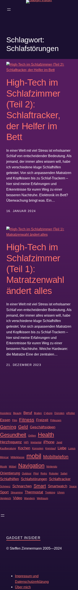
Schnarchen (22, 486)
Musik (3, 466)
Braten (38, 413)
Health (46, 435)
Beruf (27, 413)
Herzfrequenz (11, 442)
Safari (63, 473)
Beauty (17, 413)
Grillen (32, 435)
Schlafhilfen (9, 479)
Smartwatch (57, 486)
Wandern (29, 498)
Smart (40, 485)
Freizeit (42, 420)
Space (73, 486)
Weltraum (42, 498)
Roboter (53, 473)
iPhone (48, 442)
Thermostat (34, 492)
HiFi (26, 442)
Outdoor (26, 473)
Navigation (31, 465)
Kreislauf (50, 448)
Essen (5, 420)
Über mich (23, 587)
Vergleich (5, 498)
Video (17, 498)
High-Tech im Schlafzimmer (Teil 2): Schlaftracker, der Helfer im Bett (33, 109)
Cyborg (48, 413)
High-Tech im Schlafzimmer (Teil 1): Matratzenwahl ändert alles (35, 269)
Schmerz (5, 486)
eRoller (70, 413)
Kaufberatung (8, 448)
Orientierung (10, 473)
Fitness (26, 419)
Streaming (17, 492)
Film (14, 420)
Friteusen (55, 420)
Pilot (36, 473)
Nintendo (51, 466)
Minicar (4, 457)
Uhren (61, 492)
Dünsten (59, 413)
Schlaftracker (60, 479)
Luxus (71, 448)
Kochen (24, 448)
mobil (33, 455)
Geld (23, 426)
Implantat (36, 442)
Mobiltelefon (55, 456)
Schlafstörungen (34, 479)
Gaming (8, 426)
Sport (4, 492)
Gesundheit (13, 435)
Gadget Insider (23, 538)
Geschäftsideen (42, 427)
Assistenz (5, 413)
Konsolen (37, 448)
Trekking (50, 492)
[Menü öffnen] (8, 9)
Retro (44, 473)
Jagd (59, 442)
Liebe (62, 448)
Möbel (12, 466)
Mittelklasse (17, 457)
